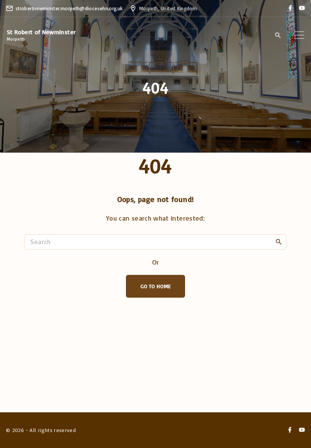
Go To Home (155, 286)
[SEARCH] (278, 241)
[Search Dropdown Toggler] (277, 35)
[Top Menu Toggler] (299, 35)
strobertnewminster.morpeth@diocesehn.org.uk (69, 8)
